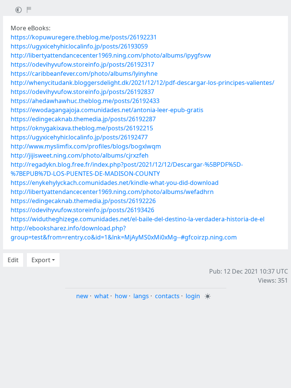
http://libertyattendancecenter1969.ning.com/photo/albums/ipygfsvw (111, 55)
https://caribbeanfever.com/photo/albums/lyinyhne (84, 73)
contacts (167, 296)
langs (141, 296)
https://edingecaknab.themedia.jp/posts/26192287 (83, 119)
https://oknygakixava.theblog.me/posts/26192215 (82, 128)
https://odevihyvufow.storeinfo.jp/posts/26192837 (82, 92)
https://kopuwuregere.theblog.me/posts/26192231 (84, 37)
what (101, 296)
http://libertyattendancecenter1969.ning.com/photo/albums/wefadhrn (112, 192)
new (82, 296)
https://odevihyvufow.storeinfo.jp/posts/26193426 (82, 210)
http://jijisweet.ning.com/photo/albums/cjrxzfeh (80, 155)
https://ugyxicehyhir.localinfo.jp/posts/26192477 (79, 137)
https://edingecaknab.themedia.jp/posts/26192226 (83, 201)
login (193, 296)
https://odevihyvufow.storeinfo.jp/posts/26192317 (82, 64)
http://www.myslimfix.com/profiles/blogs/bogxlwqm (86, 146)
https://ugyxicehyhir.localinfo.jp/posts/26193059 (79, 46)
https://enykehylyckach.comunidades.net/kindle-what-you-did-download (115, 182)
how (121, 296)
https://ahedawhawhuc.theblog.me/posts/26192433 (85, 101)
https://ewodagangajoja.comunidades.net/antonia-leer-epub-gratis (107, 110)
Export (40, 260)
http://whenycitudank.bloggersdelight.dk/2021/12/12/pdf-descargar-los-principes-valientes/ (142, 82)
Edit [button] (13, 260)
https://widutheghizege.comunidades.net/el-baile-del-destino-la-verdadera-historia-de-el (137, 219)
